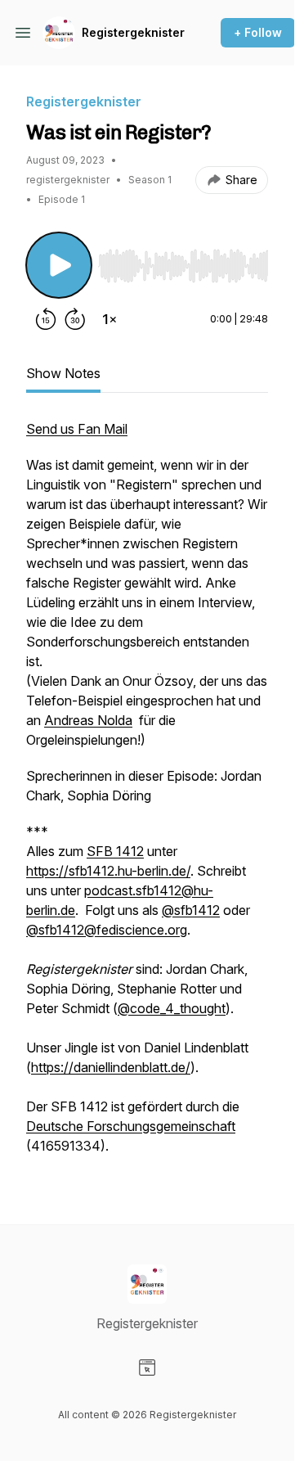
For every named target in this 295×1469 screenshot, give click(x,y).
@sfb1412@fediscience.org (106, 930)
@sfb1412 (191, 910)
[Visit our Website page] (147, 1367)
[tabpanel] (147, 795)
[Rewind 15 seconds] (45, 319)
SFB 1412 (115, 851)
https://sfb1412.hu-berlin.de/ (108, 871)
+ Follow (258, 32)
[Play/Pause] (59, 265)
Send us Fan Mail (76, 429)
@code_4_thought (172, 1008)
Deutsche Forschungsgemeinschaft (130, 1126)
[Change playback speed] (109, 319)
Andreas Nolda (88, 720)
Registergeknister (133, 32)
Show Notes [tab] (63, 373)
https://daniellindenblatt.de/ (110, 1067)
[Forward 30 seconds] (75, 319)
